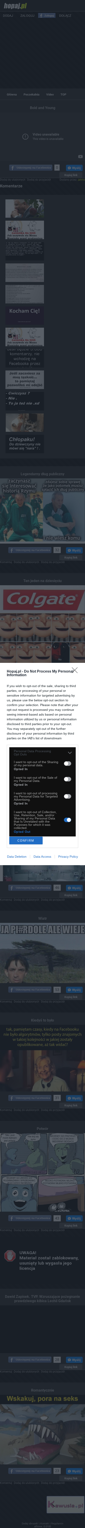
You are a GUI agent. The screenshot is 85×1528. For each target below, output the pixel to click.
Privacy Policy (68, 856)
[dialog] (42, 764)
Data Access (42, 856)
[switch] (67, 763)
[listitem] (42, 753)
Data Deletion (17, 856)
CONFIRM (25, 840)
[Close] (76, 671)
